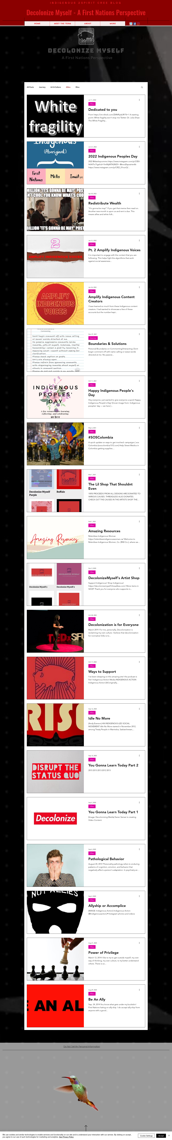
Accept (161, 1135)
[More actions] (140, 99)
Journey (42, 86)
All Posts (30, 86)
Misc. (78, 86)
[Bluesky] (131, 23)
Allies (68, 86)
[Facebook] (134, 23)
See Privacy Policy (66, 1137)
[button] (142, 86)
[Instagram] (138, 23)
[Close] (168, 1135)
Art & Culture (55, 86)
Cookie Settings (146, 1135)
